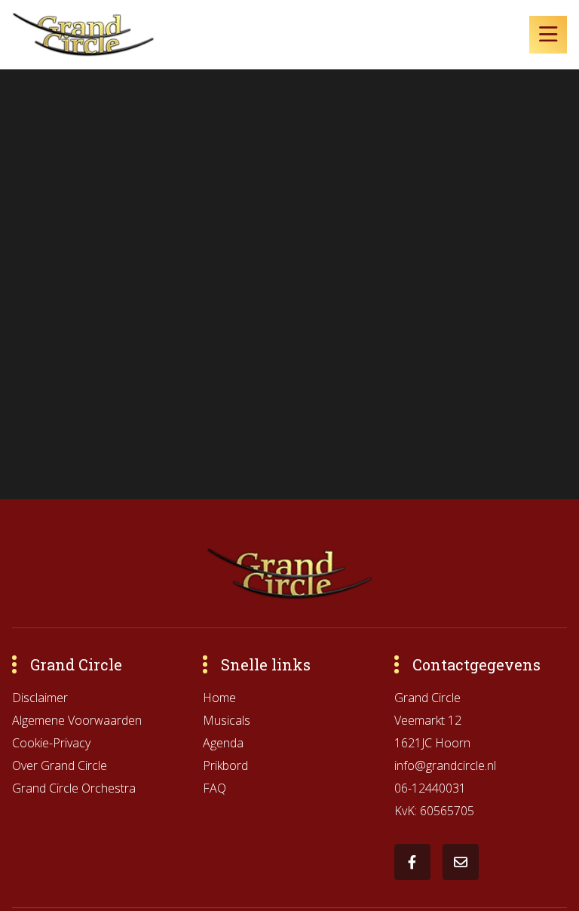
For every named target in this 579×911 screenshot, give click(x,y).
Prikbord (225, 765)
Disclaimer (40, 697)
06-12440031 (430, 788)
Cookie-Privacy (51, 743)
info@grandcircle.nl (445, 765)
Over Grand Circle (59, 765)
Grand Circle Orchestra (74, 788)
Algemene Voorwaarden (77, 720)
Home (219, 697)
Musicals (226, 720)
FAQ (214, 788)
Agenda (223, 743)
